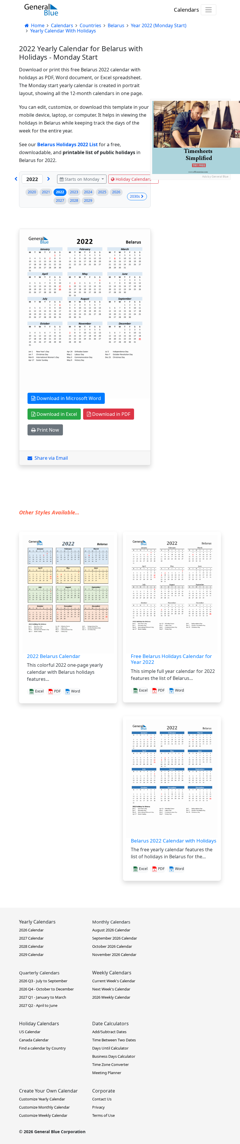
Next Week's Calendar (111, 989)
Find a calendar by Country (42, 1048)
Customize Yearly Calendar (42, 1099)
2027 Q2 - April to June (38, 1005)
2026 (116, 191)
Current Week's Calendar (113, 980)
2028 (74, 200)
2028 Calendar (31, 946)
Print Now (47, 430)
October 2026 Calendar (112, 946)
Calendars (186, 9)
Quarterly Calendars (39, 973)
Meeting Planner (106, 1072)
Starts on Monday (82, 179)
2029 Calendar (31, 954)
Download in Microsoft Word (68, 398)
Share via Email (50, 458)
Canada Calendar (34, 1040)
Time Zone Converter (110, 1064)
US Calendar (29, 1031)
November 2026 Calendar (114, 954)
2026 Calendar (31, 930)
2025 (102, 191)
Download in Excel (56, 414)
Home (37, 25)
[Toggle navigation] (208, 9)
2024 (88, 191)
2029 (88, 200)
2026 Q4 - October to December (46, 989)
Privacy (98, 1107)
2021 (46, 191)
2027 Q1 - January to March (42, 997)
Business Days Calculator (113, 1056)
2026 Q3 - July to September (43, 980)
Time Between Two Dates (114, 1040)
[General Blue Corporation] (41, 9)
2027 (60, 200)
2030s (135, 196)
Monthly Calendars (111, 922)
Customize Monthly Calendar (44, 1107)
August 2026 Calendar (111, 930)
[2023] (48, 179)
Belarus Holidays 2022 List (67, 144)
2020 (32, 191)
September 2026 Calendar (114, 938)
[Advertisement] (190, 209)
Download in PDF (110, 414)
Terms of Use (103, 1115)
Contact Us (102, 1099)
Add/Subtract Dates (109, 1031)
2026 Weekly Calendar (111, 997)
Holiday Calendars (133, 179)
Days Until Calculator (110, 1048)
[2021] (15, 179)
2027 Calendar (31, 938)
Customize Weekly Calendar (43, 1115)
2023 (74, 191)
